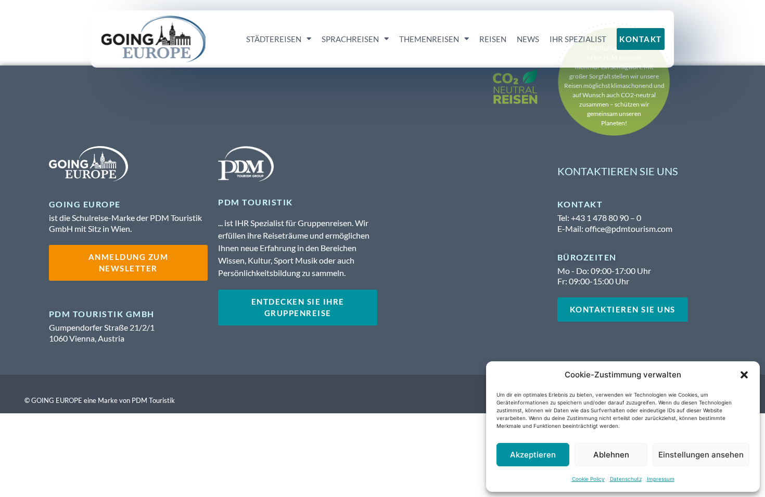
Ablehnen (611, 455)
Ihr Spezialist (578, 39)
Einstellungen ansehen (701, 455)
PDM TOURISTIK (255, 202)
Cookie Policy (588, 479)
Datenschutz (626, 479)
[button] (744, 375)
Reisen (492, 39)
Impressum (660, 479)
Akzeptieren (533, 455)
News (528, 39)
